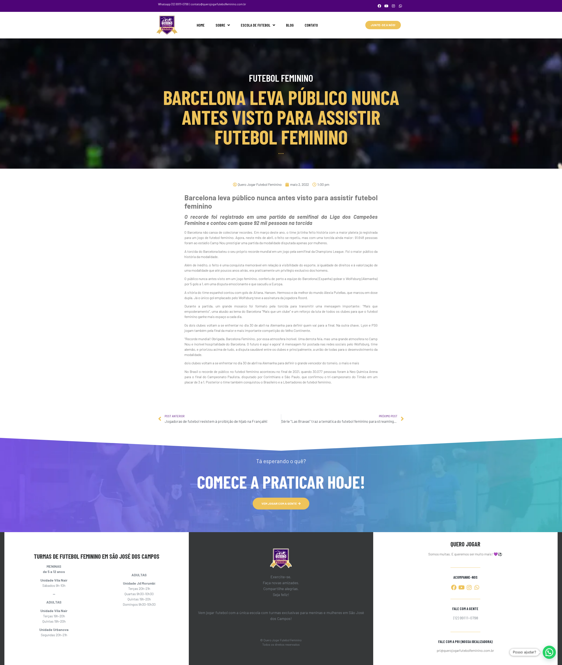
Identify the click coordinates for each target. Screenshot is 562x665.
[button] (549, 652)
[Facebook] (379, 5)
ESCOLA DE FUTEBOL (255, 25)
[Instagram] (393, 5)
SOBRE (220, 25)
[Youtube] (386, 5)
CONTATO (311, 25)
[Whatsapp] (400, 5)
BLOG (290, 25)
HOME (201, 25)
